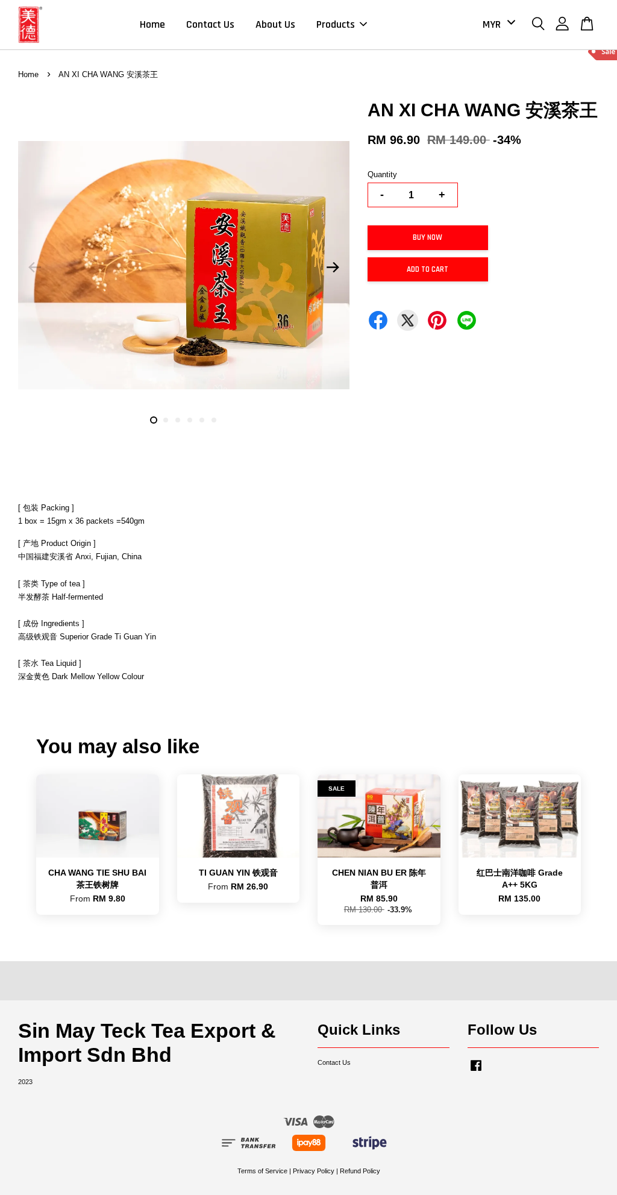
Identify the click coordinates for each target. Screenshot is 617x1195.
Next (333, 267)
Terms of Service (262, 1171)
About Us (275, 24)
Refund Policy (360, 1171)
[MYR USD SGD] (497, 24)
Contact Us (210, 24)
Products (335, 24)
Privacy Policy (313, 1171)
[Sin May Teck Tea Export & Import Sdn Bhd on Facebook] (476, 1071)
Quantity (382, 174)
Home (152, 24)
